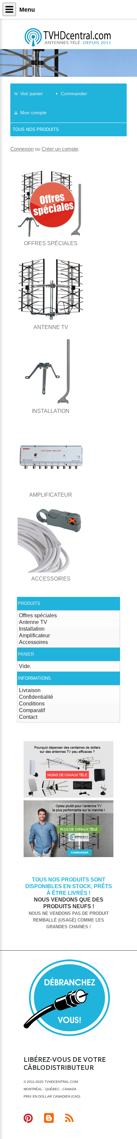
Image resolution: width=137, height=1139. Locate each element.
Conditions (32, 703)
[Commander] (68, 856)
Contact (28, 717)
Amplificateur (34, 635)
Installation (32, 629)
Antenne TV (33, 622)
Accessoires (33, 642)
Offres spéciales (38, 615)
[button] (32, 93)
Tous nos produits (36, 129)
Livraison (30, 690)
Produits (29, 603)
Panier (26, 654)
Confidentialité (36, 697)
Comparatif (32, 710)
